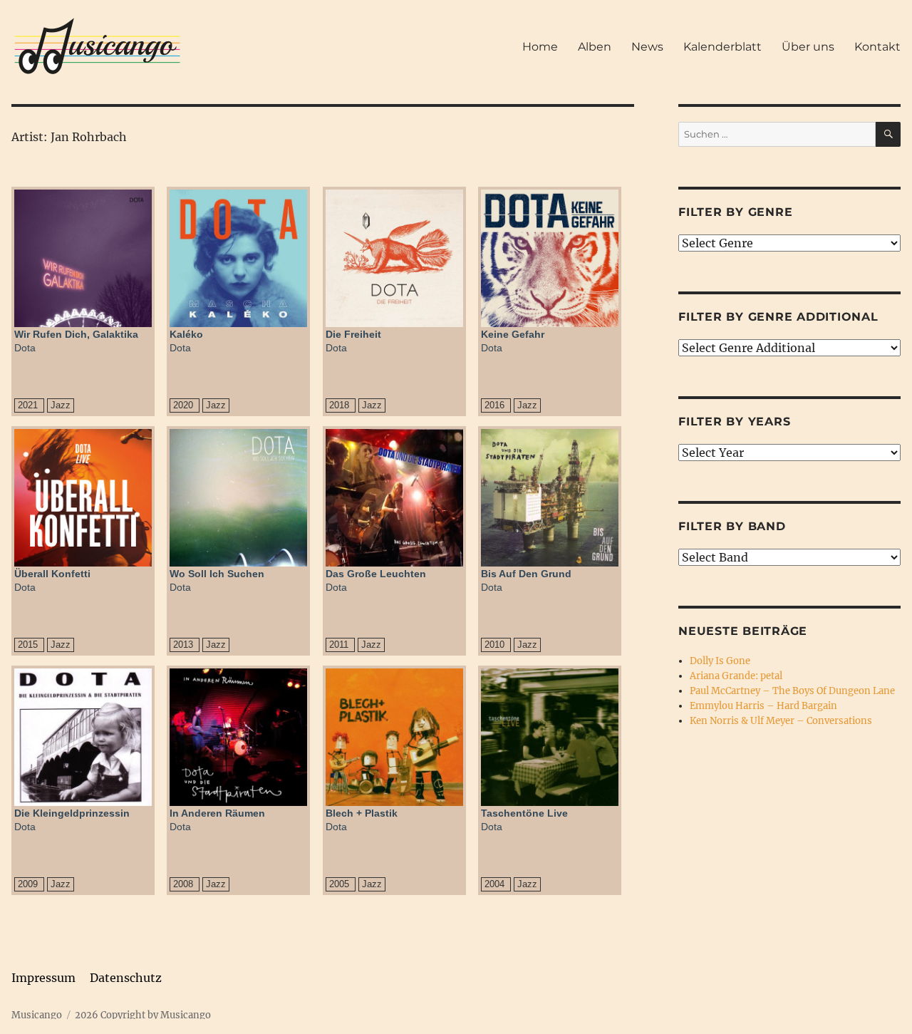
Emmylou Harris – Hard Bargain (763, 706)
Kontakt (877, 46)
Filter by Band (732, 526)
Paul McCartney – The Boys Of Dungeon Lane (792, 691)
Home (540, 46)
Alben (594, 46)
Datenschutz (126, 978)
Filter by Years (734, 421)
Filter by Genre (735, 212)
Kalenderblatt (722, 46)
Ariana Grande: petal (736, 676)
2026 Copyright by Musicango (143, 1015)
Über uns (808, 46)
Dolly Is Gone (720, 661)
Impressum (43, 978)
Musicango (36, 1015)
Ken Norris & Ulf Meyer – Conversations (781, 721)
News (647, 46)
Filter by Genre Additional (778, 317)
